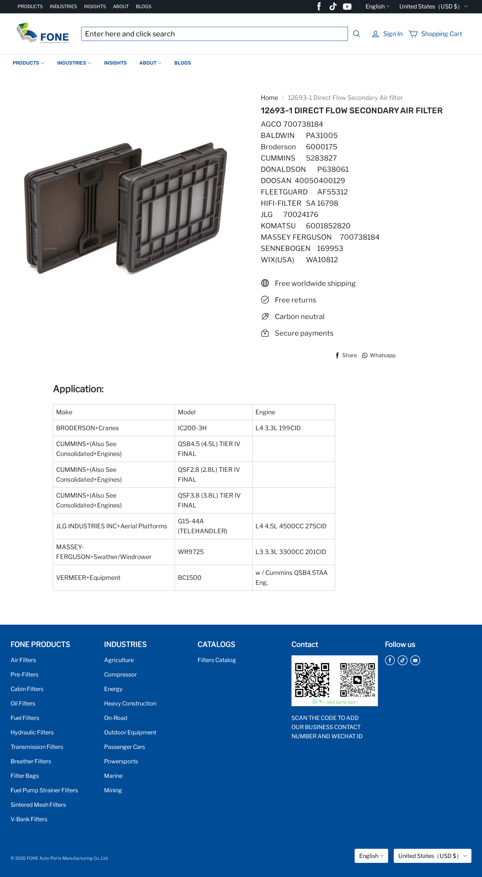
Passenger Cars (124, 746)
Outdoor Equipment (130, 732)
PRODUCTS (30, 6)
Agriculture (119, 659)
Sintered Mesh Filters (38, 804)
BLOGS (143, 6)
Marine (113, 775)
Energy (113, 688)
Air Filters (23, 659)
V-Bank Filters (29, 819)
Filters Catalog (217, 659)
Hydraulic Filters (32, 732)
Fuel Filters (25, 717)
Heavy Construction (130, 703)
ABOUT (121, 6)
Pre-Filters (24, 674)
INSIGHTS (95, 6)
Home (269, 97)
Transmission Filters (37, 746)
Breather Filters (31, 761)
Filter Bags (25, 775)
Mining (113, 790)
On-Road (115, 717)
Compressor (120, 674)
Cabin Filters (27, 688)
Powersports (121, 761)
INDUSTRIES (63, 6)
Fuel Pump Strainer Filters (44, 790)
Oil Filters (23, 703)
